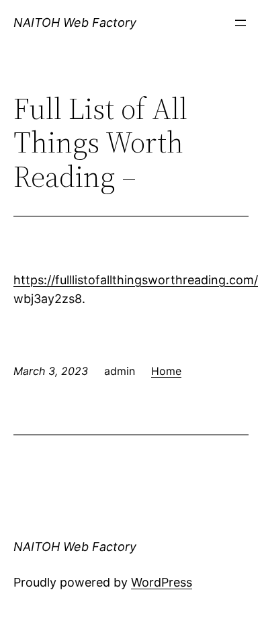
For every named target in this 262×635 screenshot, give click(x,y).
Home (166, 371)
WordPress (161, 582)
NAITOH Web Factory (74, 22)
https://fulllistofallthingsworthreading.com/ (135, 280)
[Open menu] (240, 23)
